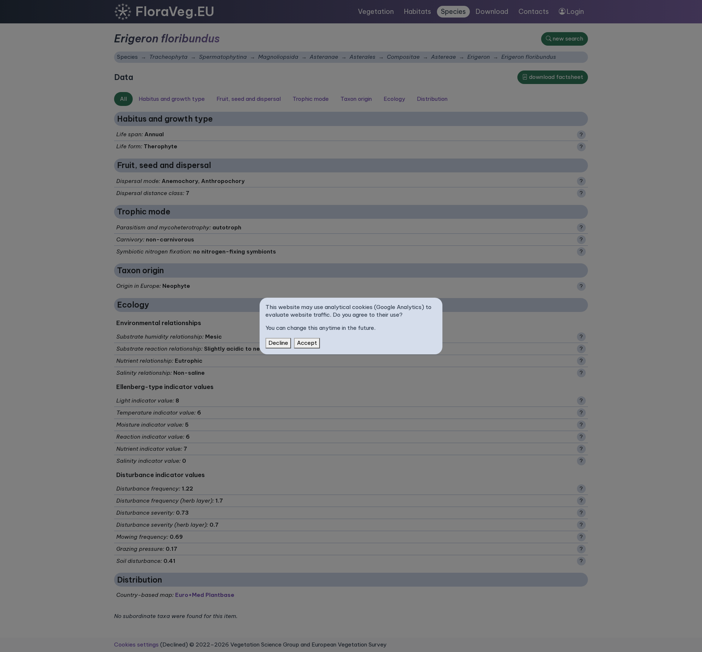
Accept (307, 342)
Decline (278, 342)
